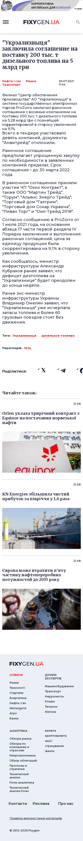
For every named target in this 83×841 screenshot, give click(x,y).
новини (16, 675)
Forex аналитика (22, 782)
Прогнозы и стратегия (18, 767)
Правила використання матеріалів (36, 818)
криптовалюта (56, 735)
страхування (54, 746)
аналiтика (18, 730)
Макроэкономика (23, 755)
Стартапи (16, 693)
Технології (17, 687)
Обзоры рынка (20, 738)
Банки (14, 718)
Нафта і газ (11, 81)
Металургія (18, 708)
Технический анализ (19, 775)
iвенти (49, 751)
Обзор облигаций (23, 760)
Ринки (31, 81)
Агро (13, 713)
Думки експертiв (53, 676)
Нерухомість (54, 696)
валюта (50, 730)
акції (48, 740)
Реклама (41, 804)
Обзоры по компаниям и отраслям (19, 747)
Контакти (17, 804)
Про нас (65, 804)
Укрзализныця (24, 335)
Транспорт (11, 84)
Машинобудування (59, 686)
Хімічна (50, 711)
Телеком (51, 706)
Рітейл (50, 701)
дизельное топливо (58, 335)
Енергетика (18, 698)
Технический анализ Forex (19, 789)
